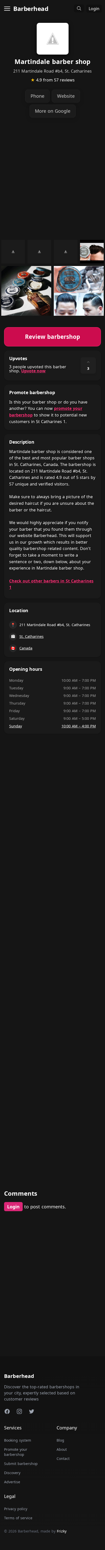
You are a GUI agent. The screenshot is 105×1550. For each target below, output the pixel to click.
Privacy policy (15, 1508)
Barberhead (30, 8)
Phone (37, 96)
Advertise (12, 1481)
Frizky (62, 1531)
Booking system (17, 1440)
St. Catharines (31, 636)
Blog (60, 1440)
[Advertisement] (52, 178)
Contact (63, 1458)
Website (66, 96)
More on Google (52, 111)
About (62, 1449)
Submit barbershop (21, 1463)
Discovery (12, 1472)
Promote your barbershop (15, 1452)
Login (94, 8)
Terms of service (18, 1517)
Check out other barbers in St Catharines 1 (51, 584)
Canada (25, 648)
